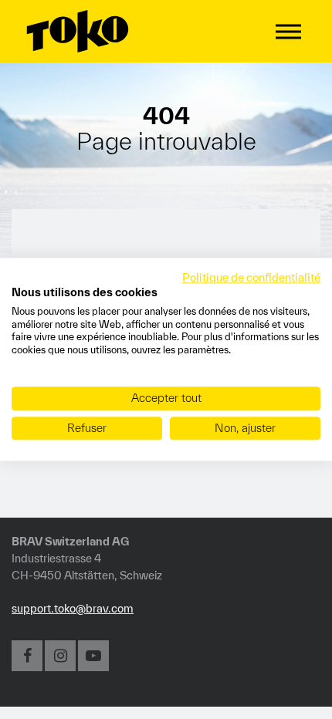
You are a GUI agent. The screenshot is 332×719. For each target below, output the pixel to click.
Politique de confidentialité (251, 277)
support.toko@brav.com (73, 608)
